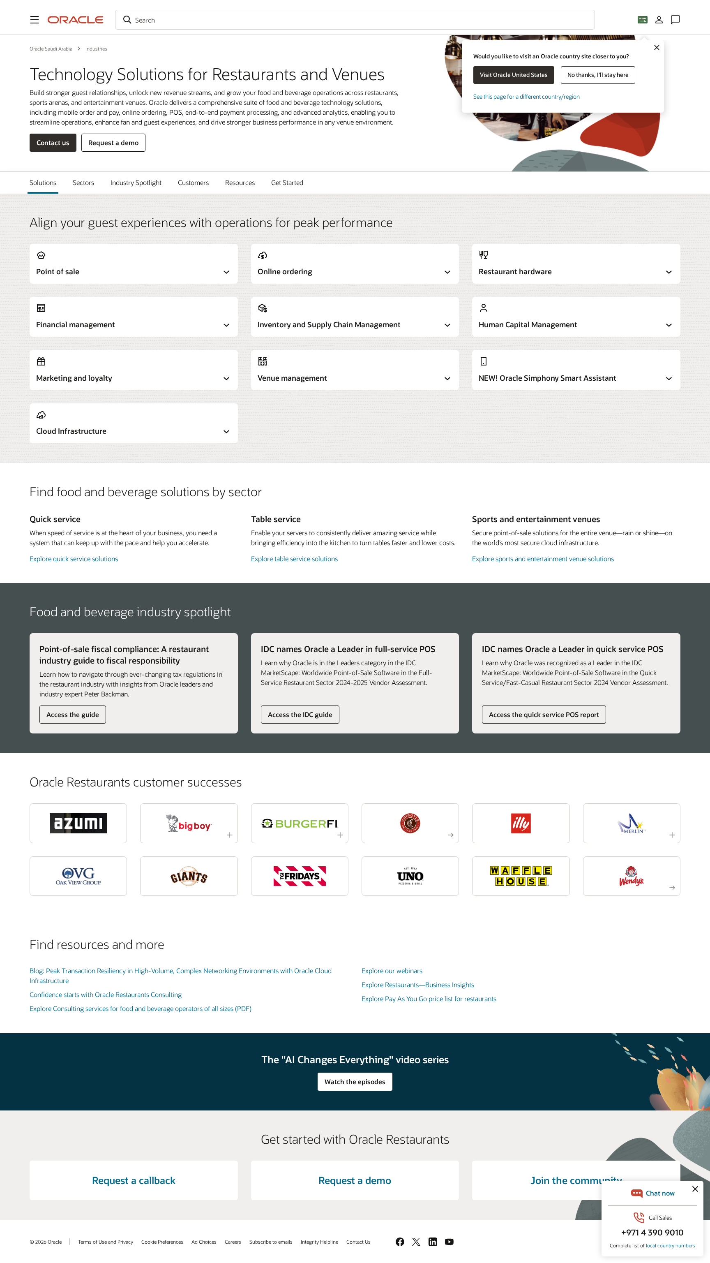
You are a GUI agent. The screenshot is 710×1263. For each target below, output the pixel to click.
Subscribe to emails (271, 1241)
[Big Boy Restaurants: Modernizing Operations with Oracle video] (189, 823)
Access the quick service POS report (544, 714)
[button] (34, 20)
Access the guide (72, 714)
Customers (193, 182)
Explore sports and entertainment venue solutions (543, 558)
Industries (96, 48)
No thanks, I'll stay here (598, 75)
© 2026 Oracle (46, 1241)
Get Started (287, 182)
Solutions (43, 182)
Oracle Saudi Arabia (51, 48)
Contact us (53, 142)
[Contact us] (675, 20)
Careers (233, 1241)
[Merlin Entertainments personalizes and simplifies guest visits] (632, 823)
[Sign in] (659, 20)
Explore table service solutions (294, 558)
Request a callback (133, 1180)
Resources (240, 182)
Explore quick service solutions (74, 558)
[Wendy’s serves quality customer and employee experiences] (632, 876)
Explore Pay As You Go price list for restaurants (429, 998)
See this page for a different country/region (526, 96)
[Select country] (643, 20)
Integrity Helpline (319, 1241)
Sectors (83, 182)
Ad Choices (204, 1241)
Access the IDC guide (300, 714)
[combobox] (355, 20)
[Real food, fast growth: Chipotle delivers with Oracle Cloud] (410, 823)
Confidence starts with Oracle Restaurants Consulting (106, 994)
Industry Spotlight (136, 182)
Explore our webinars (392, 970)
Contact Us (358, 1241)
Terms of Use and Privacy (105, 1241)
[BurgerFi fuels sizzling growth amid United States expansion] (300, 823)
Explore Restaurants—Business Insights (418, 984)
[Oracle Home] (75, 19)
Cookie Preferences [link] (162, 1241)
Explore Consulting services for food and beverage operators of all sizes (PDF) (140, 1008)
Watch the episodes (355, 1081)
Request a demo (113, 142)
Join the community (576, 1180)
